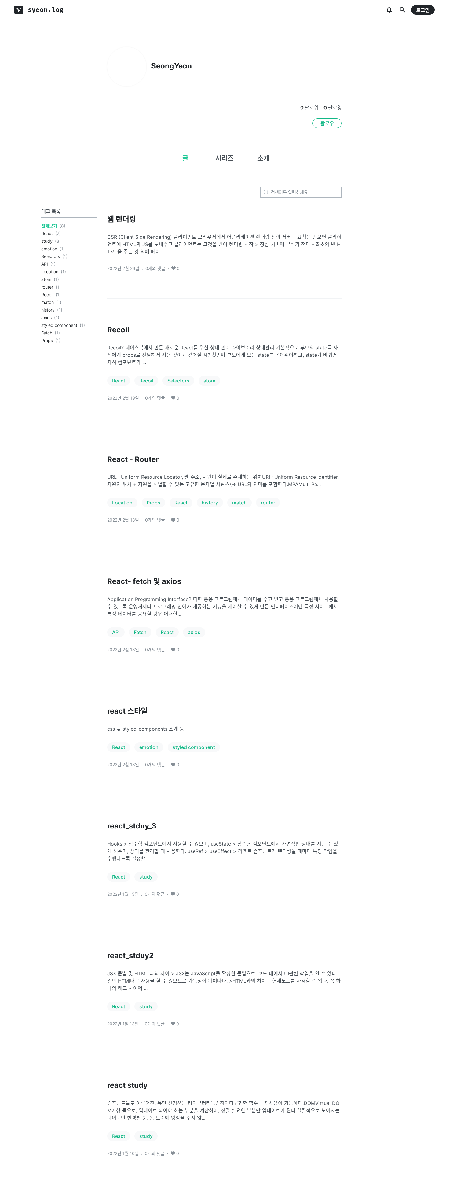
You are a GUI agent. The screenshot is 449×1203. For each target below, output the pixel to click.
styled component (59, 325)
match (47, 302)
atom (46, 279)
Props (47, 340)
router (47, 287)
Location (49, 271)
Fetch (46, 332)
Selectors (50, 256)
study (47, 241)
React (47, 233)
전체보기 (49, 225)
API (44, 264)
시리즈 (224, 158)
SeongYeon (171, 65)
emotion (49, 248)
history (48, 309)
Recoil (47, 294)
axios (46, 317)
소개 (263, 158)
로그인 (423, 10)
